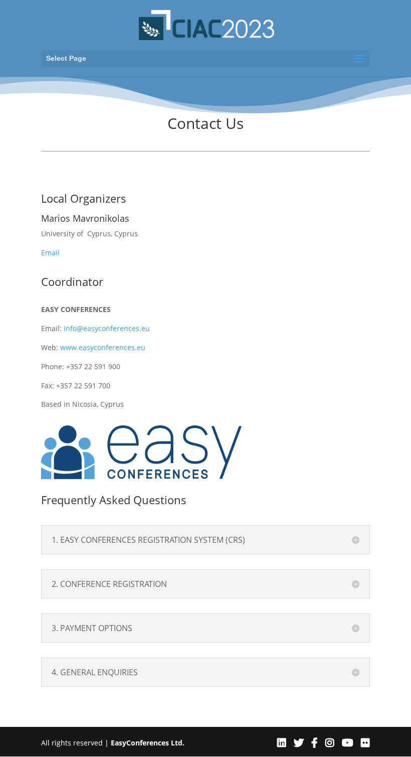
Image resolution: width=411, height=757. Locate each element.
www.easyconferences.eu (102, 347)
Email (50, 252)
